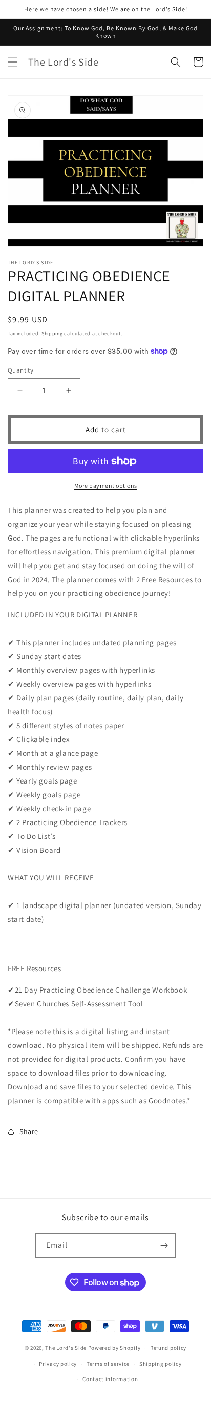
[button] (13, 62)
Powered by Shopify (114, 1347)
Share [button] (28, 1131)
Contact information (110, 1379)
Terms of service (108, 1363)
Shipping (52, 333)
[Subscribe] (164, 1245)
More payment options (105, 485)
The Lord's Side (66, 1347)
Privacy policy (58, 1363)
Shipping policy (160, 1363)
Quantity (20, 370)
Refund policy (168, 1347)
